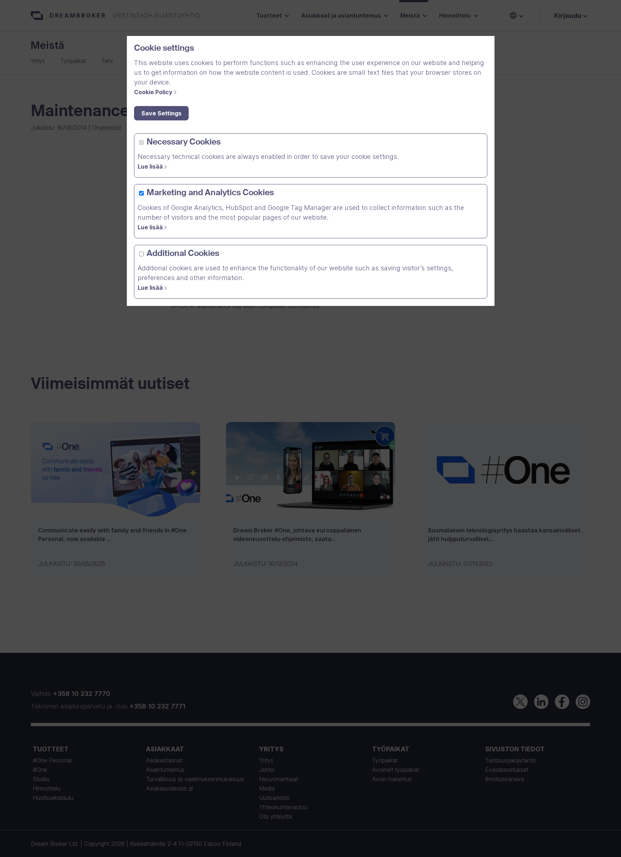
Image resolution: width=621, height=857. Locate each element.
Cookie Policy (153, 92)
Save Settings (161, 113)
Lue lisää (150, 166)
